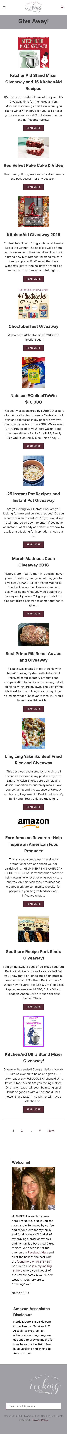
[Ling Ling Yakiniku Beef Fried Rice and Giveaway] (33, 735)
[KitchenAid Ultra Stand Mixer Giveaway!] (33, 1033)
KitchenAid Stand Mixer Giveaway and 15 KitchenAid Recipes (33, 82)
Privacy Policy (40, 1420)
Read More (34, 128)
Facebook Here (38, 1252)
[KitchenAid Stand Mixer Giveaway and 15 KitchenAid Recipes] (33, 54)
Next (51, 1130)
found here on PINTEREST (34, 1261)
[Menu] (4, 7)
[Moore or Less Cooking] (33, 7)
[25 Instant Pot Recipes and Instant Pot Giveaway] (33, 472)
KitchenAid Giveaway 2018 (33, 234)
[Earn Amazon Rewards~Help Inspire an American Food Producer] (33, 824)
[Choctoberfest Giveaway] (33, 305)
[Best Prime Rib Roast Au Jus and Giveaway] (33, 636)
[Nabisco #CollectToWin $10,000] (33, 374)
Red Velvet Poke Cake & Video (33, 165)
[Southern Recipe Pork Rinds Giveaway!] (33, 930)
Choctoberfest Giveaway (33, 326)
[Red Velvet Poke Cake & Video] (33, 149)
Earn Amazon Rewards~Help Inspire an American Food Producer (33, 844)
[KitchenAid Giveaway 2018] (33, 213)
